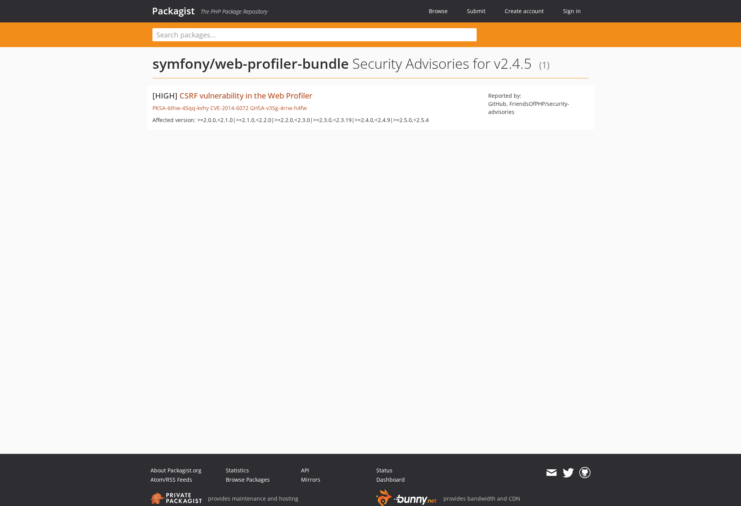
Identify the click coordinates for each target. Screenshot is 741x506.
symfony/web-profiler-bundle (250, 63)
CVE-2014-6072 (229, 108)
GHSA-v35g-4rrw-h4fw (278, 108)
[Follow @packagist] (568, 473)
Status (384, 470)
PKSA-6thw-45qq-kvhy (180, 108)
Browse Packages (248, 479)
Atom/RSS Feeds (171, 479)
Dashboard (390, 479)
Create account (524, 11)
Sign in (572, 11)
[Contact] (551, 473)
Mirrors (310, 479)
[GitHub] (584, 473)
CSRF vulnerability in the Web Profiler (245, 95)
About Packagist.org (176, 470)
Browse (438, 11)
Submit (476, 11)
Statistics (237, 470)
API (305, 470)
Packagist (173, 11)
